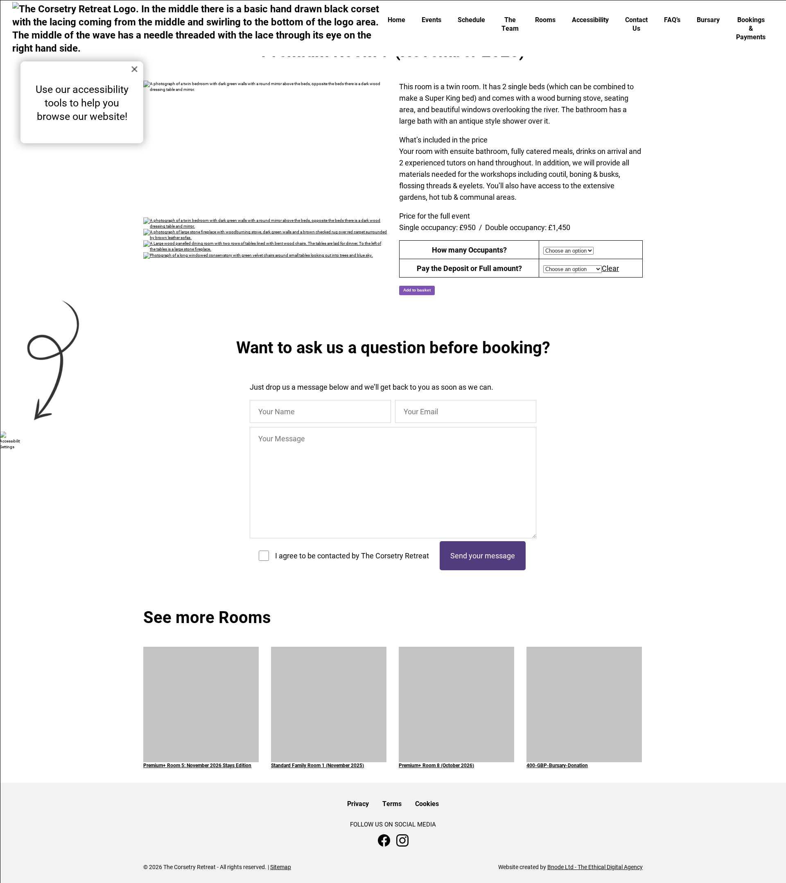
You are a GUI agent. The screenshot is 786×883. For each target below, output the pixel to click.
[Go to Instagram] (402, 840)
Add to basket (417, 290)
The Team (510, 23)
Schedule (471, 19)
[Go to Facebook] (384, 840)
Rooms (545, 19)
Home (396, 19)
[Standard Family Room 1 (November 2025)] (328, 696)
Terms (392, 803)
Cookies (427, 803)
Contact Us (636, 23)
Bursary (708, 19)
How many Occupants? (469, 250)
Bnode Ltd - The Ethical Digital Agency (595, 867)
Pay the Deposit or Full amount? (469, 268)
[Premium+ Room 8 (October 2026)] (456, 687)
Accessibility (590, 19)
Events (431, 19)
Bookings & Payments (751, 28)
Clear (610, 268)
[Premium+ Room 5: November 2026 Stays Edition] (201, 704)
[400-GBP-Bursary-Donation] (584, 680)
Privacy (358, 803)
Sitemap (280, 867)
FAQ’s (672, 19)
